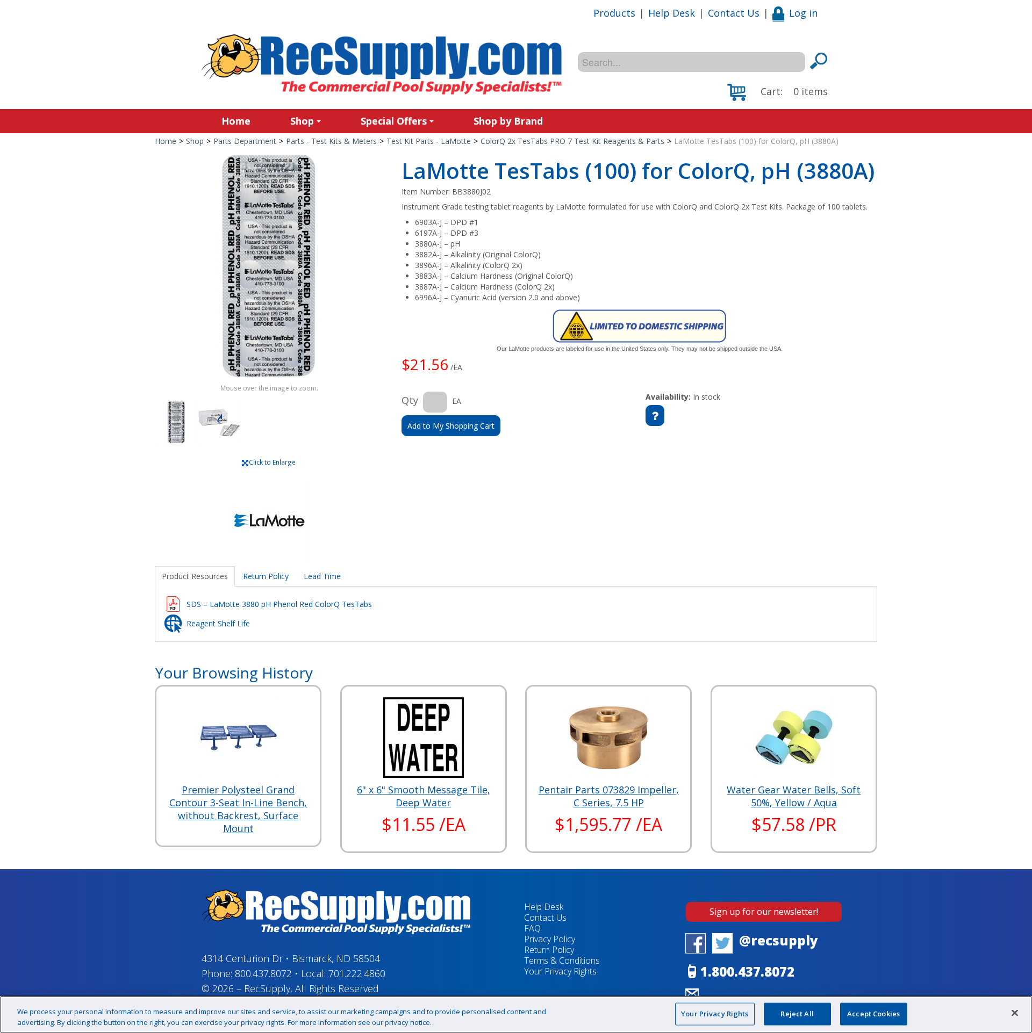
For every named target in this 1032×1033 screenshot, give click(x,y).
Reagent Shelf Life (218, 623)
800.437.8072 (263, 973)
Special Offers (394, 120)
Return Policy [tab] (266, 576)
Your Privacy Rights (714, 1013)
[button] (777, 92)
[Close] (1015, 1013)
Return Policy (549, 950)
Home (235, 120)
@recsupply (778, 940)
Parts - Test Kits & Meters (331, 141)
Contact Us (733, 12)
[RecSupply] (382, 64)
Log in (803, 12)
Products (614, 12)
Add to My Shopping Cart (450, 426)
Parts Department (244, 141)
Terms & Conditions (562, 960)
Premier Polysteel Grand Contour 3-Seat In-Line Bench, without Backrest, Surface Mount (238, 809)
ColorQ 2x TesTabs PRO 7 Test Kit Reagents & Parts (572, 141)
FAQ (532, 928)
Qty (410, 400)
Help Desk (671, 12)
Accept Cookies (873, 1013)
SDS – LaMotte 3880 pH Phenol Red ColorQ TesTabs (279, 604)
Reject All (796, 1013)
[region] (516, 1014)
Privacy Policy (549, 939)
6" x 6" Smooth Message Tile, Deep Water (423, 796)
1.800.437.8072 (747, 971)
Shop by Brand (508, 120)
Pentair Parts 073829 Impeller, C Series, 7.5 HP (609, 796)
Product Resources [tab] (195, 576)
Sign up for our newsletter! (764, 912)
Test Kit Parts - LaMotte (428, 141)
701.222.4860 (356, 973)
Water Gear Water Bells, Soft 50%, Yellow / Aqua (794, 796)
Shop (302, 120)
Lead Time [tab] (322, 576)
